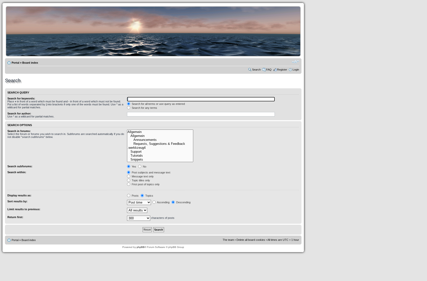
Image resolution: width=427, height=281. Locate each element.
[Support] (160, 152)
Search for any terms (144, 107)
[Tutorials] (160, 156)
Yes (133, 166)
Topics (149, 195)
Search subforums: (19, 166)
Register (282, 69)
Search (256, 69)
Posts (135, 195)
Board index (30, 62)
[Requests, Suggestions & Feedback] (160, 144)
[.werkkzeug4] (160, 148)
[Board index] (154, 55)
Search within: (16, 172)
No (144, 166)
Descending (183, 202)
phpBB (141, 247)
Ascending (163, 202)
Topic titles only (140, 180)
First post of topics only (145, 184)
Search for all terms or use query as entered (158, 103)
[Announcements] (160, 140)
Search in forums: (19, 131)
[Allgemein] (160, 132)
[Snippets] (160, 160)
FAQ (269, 69)
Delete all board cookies (250, 239)
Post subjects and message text (150, 172)
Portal (15, 62)
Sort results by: (17, 201)
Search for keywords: (21, 98)
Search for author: (19, 113)
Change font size (295, 61)
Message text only (142, 176)
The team (228, 239)
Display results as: (19, 195)
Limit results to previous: (23, 209)
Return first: (15, 217)
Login (296, 69)
